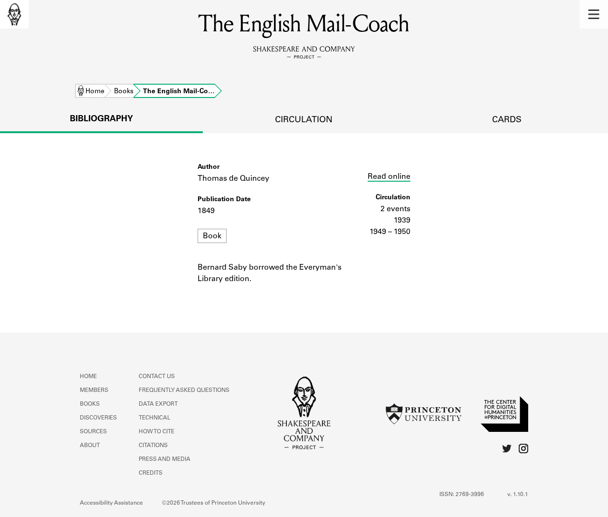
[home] (14, 14)
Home (95, 91)
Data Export (158, 404)
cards (507, 120)
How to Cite (156, 432)
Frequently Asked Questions (184, 390)
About (90, 446)
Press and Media (164, 459)
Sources (93, 432)
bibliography (101, 119)
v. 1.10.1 (517, 494)
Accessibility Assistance (111, 503)
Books (123, 91)
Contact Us (157, 377)
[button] (594, 14)
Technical (155, 418)
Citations (153, 446)
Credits (150, 473)
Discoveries (98, 418)
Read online (389, 177)
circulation (303, 120)
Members (94, 390)
